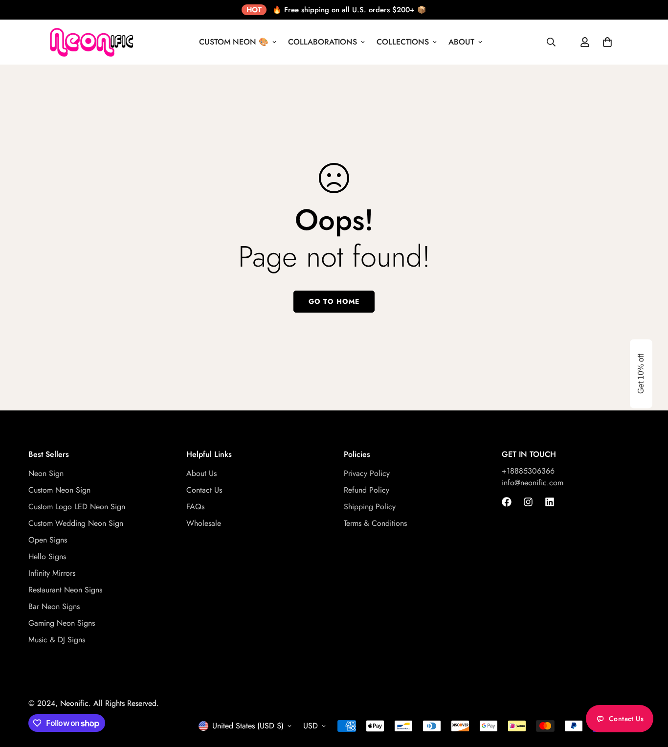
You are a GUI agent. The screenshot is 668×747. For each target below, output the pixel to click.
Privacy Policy (367, 473)
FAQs (195, 507)
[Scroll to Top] (649, 693)
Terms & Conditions (375, 523)
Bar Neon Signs (54, 606)
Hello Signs (47, 557)
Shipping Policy (370, 507)
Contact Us (204, 490)
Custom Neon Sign (59, 490)
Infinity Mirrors (51, 573)
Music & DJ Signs (56, 640)
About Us (201, 473)
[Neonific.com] (90, 42)
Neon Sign (46, 473)
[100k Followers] (528, 502)
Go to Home (334, 301)
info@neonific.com (532, 483)
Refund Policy (366, 490)
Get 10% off (641, 374)
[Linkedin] (550, 502)
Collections (403, 41)
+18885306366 (528, 471)
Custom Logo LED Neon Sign (76, 507)
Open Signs (47, 540)
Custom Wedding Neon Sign (75, 523)
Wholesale (203, 523)
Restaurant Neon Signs (65, 590)
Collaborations (322, 41)
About (461, 41)
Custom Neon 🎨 (233, 41)
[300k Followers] (507, 502)
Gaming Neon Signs (61, 623)
